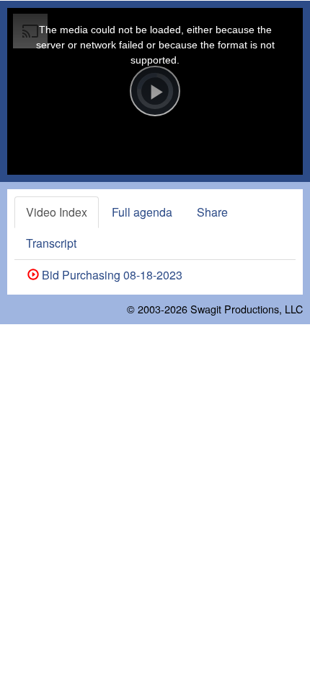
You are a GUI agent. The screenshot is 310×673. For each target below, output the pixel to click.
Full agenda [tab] (142, 212)
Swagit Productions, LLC (246, 308)
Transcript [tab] (51, 243)
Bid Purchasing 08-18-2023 (110, 274)
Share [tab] (212, 212)
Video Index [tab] (56, 212)
